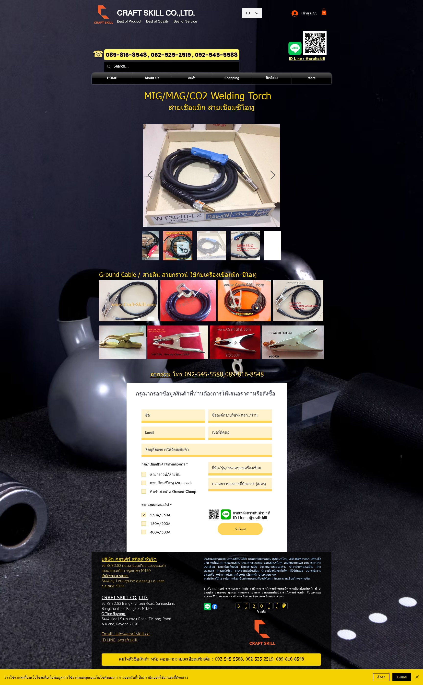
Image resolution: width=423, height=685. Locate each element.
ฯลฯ (280, 596)
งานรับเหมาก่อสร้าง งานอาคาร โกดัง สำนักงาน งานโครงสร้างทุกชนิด (246, 588)
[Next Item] (272, 175)
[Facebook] (214, 606)
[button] (324, 12)
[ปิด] (417, 677)
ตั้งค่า (381, 676)
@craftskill (258, 518)
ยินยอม (402, 676)
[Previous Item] (150, 175)
